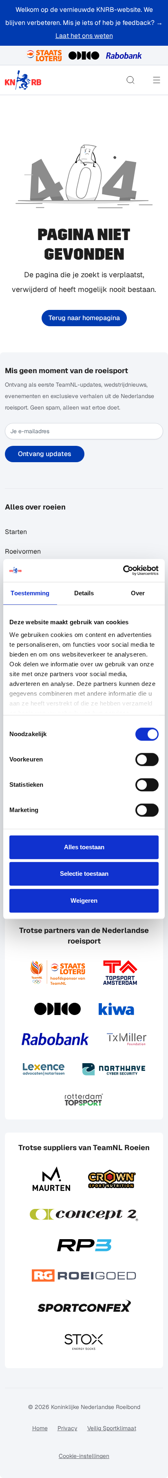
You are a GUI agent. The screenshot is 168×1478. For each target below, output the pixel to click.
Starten (16, 532)
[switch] (147, 759)
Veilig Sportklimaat (111, 1428)
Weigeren (84, 900)
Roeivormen (23, 551)
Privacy (67, 1428)
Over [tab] (138, 593)
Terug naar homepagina (84, 318)
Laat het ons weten (84, 35)
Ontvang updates (44, 454)
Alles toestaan (84, 847)
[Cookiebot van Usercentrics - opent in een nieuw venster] (123, 570)
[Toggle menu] (156, 80)
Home (40, 1428)
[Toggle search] (130, 80)
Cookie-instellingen (84, 1456)
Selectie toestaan (84, 873)
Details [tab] (84, 593)
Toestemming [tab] (30, 593)
